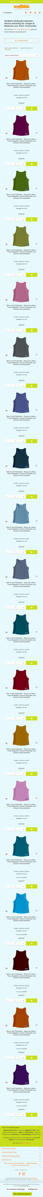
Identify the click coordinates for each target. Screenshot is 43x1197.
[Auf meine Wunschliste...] (36, 78)
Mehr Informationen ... (24, 1185)
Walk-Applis (26, 29)
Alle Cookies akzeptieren (22, 1194)
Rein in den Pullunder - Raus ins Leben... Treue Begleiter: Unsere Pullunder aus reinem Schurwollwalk (21, 85)
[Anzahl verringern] (8, 108)
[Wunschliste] (30, 12)
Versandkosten (33, 1178)
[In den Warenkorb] (31, 108)
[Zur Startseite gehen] (21, 7)
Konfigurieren (33, 1189)
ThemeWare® (35, 1179)
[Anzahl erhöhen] (23, 108)
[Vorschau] (6, 78)
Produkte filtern (22, 40)
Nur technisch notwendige (16, 1189)
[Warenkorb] (39, 12)
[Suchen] (26, 12)
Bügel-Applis (17, 29)
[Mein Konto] (35, 12)
